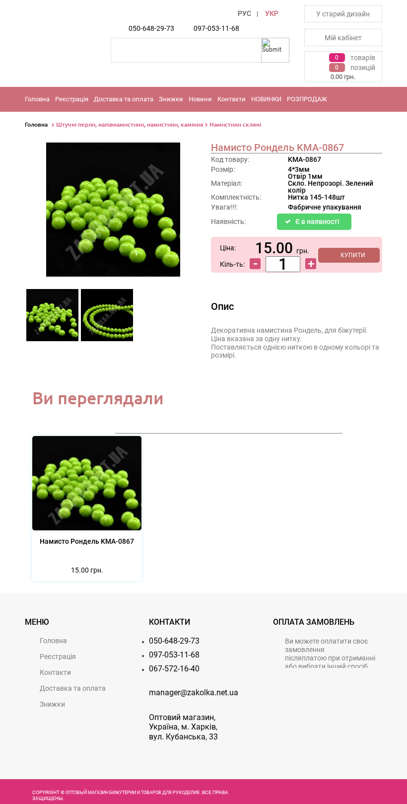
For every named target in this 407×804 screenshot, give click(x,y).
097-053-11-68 (216, 28)
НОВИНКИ (266, 99)
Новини (200, 99)
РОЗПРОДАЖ (307, 99)
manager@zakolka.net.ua (193, 692)
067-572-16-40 (174, 668)
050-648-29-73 (151, 28)
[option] (52, 318)
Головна (37, 99)
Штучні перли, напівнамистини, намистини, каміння (130, 124)
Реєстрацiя (71, 99)
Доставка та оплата (123, 99)
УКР (271, 13)
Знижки (171, 99)
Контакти (231, 99)
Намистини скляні (235, 124)
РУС (244, 13)
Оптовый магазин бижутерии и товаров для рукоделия (133, 792)
